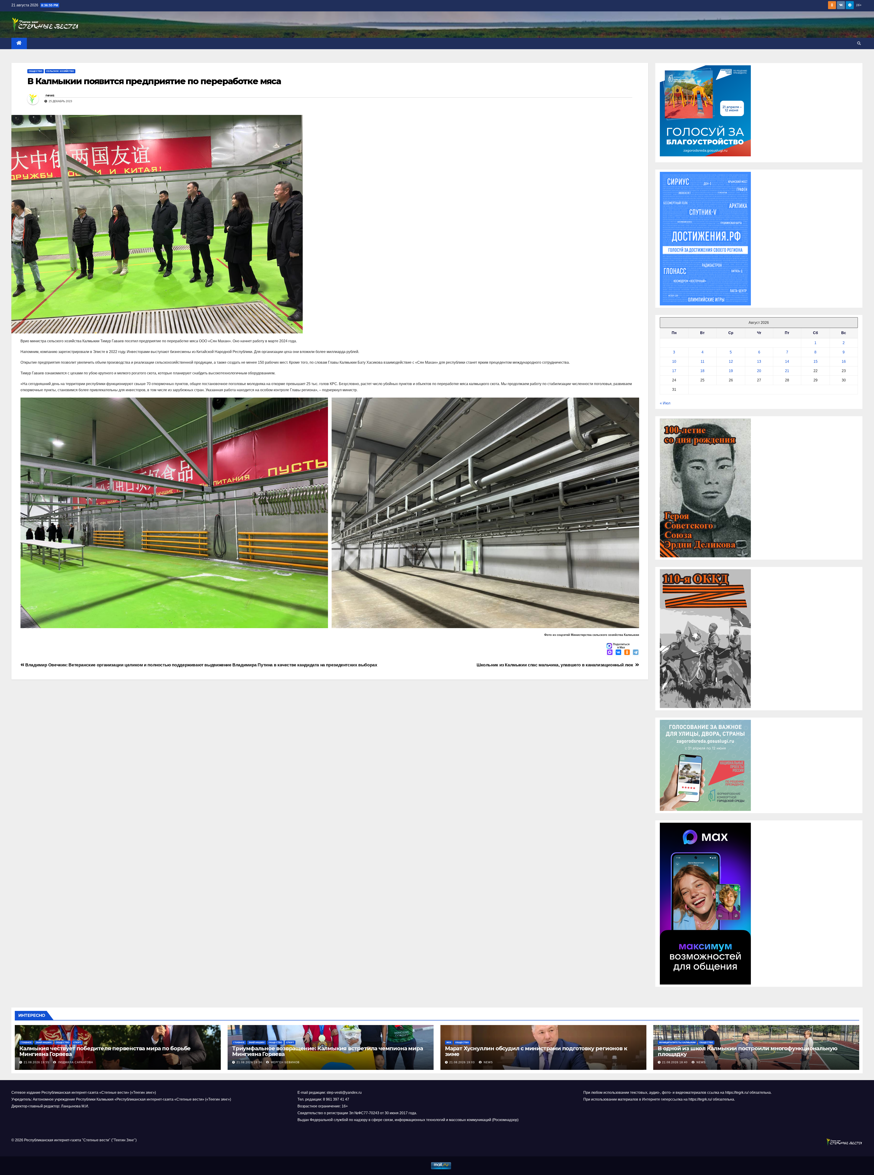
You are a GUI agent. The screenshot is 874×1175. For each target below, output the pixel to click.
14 (787, 361)
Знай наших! (44, 1042)
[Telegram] (635, 652)
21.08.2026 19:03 (462, 1062)
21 (787, 371)
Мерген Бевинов (285, 1062)
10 (674, 361)
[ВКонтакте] (618, 652)
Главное (26, 1042)
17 (674, 371)
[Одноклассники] (627, 652)
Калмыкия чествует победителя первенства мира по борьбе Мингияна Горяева (105, 1051)
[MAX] (609, 652)
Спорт (77, 1042)
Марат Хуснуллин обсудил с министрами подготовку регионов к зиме (536, 1051)
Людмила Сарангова (75, 1062)
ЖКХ (448, 1042)
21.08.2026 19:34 (249, 1062)
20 (759, 371)
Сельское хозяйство (60, 71)
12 (731, 361)
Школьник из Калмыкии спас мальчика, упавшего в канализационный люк (556, 664)
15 (815, 361)
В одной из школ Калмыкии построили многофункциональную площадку (747, 1051)
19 (731, 371)
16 (844, 361)
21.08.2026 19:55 (36, 1062)
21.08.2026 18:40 (675, 1062)
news (50, 95)
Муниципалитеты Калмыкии (677, 1042)
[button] (859, 43)
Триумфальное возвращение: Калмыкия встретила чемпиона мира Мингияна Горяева (327, 1051)
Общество (35, 71)
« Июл (665, 403)
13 (759, 361)
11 (702, 361)
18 (702, 371)
